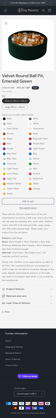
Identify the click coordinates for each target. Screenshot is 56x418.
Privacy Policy (11, 365)
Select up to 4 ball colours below (17, 114)
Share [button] (7, 311)
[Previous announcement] (5, 3)
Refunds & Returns (13, 353)
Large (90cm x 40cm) (15, 107)
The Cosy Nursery (23, 413)
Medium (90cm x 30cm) (16, 100)
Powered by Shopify (38, 413)
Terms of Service (12, 359)
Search (8, 340)
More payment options (28, 208)
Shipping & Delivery (14, 347)
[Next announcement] (51, 3)
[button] (5, 10)
